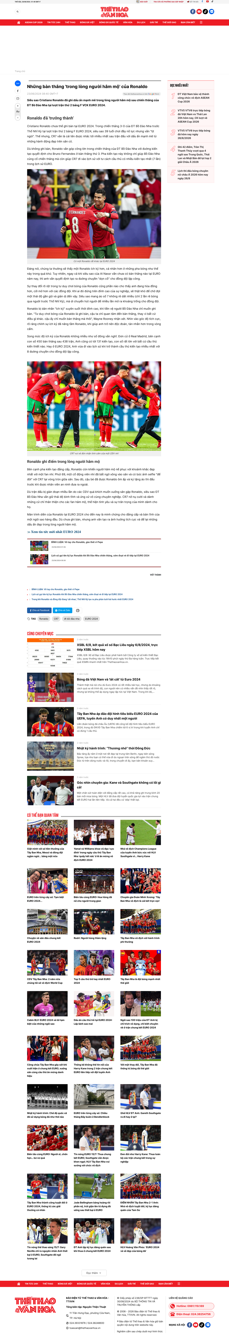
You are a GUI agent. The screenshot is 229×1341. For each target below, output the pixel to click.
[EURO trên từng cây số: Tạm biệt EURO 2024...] (47, 880)
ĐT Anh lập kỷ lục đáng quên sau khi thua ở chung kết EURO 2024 (92, 1249)
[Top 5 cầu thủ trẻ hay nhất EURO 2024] (94, 962)
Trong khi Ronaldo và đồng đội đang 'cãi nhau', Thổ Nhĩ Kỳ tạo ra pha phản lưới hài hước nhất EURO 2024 (82, 599)
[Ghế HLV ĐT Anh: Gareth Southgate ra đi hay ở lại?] (140, 1096)
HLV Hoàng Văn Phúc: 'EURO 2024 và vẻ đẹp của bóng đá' (139, 1249)
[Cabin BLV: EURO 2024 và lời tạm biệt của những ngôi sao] (47, 1003)
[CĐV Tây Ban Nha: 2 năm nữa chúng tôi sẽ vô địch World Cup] (47, 962)
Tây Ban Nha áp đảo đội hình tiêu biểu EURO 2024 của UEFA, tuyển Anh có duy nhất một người (117, 716)
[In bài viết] (18, 98)
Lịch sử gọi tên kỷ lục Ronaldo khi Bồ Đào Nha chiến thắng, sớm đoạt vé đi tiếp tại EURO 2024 (100, 555)
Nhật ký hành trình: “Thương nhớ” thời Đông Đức (113, 748)
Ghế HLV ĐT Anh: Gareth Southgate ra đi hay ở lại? (140, 1115)
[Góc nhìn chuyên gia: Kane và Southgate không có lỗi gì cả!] (50, 790)
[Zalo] (211, 11)
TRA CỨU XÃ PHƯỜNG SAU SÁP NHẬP (169, 2)
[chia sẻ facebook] (18, 91)
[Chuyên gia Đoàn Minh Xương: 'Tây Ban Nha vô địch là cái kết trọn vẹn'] (140, 880)
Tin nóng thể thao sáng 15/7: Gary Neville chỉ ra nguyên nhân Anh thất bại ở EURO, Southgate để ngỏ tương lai (47, 1253)
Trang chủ (20, 71)
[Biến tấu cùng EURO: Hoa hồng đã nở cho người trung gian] (94, 880)
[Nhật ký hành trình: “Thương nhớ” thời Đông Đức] (50, 756)
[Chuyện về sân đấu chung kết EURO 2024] (47, 921)
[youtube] (199, 11)
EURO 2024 (91, 618)
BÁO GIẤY (144, 2)
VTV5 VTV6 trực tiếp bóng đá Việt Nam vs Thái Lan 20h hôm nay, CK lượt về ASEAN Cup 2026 (194, 116)
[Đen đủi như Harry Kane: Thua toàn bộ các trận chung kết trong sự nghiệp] (140, 1137)
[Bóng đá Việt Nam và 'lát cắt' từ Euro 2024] (50, 687)
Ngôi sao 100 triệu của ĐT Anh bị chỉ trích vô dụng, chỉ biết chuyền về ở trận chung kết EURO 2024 (139, 1024)
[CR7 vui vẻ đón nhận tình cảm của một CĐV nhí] (94, 406)
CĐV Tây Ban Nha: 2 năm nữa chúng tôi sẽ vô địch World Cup (44, 981)
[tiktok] (205, 11)
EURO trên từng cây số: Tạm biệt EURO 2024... (45, 899)
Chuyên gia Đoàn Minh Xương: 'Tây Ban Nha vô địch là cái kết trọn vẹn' (140, 899)
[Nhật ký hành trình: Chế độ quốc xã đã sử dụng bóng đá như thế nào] (47, 1096)
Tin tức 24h (53, 22)
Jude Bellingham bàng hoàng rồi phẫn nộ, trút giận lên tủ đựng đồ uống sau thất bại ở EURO (92, 1206)
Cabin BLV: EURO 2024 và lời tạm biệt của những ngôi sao (45, 1022)
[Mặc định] (18, 111)
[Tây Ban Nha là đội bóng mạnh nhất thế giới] (140, 962)
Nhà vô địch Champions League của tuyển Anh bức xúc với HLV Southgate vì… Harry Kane (138, 852)
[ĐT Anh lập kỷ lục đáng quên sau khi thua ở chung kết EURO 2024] (94, 1231)
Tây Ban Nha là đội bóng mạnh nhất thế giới (140, 981)
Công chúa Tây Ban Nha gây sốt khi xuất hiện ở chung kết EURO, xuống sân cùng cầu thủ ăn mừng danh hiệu (47, 1070)
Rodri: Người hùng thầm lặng (90, 938)
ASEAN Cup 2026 (34, 22)
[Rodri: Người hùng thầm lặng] (94, 921)
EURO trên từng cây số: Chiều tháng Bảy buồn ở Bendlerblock (91, 1115)
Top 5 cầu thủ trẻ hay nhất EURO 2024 (92, 981)
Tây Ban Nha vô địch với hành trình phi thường (140, 940)
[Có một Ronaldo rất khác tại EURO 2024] (94, 214)
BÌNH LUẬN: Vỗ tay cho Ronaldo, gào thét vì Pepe (77, 542)
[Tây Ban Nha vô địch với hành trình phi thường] (140, 921)
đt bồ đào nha (71, 618)
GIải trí (154, 22)
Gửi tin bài (193, 2)
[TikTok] (213, 2)
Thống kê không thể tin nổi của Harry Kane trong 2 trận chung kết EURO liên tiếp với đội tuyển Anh (93, 1068)
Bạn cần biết (188, 22)
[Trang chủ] (19, 22)
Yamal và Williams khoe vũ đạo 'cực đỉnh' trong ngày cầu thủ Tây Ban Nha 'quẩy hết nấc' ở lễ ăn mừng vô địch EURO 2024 (94, 854)
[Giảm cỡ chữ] (17, 117)
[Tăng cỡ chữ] (17, 106)
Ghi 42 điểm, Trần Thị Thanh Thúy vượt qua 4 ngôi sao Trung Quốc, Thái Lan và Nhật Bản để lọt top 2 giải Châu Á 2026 (194, 154)
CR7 (56, 618)
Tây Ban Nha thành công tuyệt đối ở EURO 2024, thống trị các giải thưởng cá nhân (47, 1206)
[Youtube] (207, 2)
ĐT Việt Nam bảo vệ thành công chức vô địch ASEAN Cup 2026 (193, 97)
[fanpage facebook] (193, 11)
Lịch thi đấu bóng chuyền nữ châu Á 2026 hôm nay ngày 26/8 (193, 174)
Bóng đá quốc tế (108, 22)
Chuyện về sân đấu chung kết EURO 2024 (44, 940)
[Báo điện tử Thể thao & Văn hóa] (115, 11)
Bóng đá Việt (87, 22)
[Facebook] (202, 2)
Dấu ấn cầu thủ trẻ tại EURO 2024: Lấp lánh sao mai (93, 1022)
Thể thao (70, 22)
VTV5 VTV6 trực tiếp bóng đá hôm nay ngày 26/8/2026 (194, 134)
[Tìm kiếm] (17, 11)
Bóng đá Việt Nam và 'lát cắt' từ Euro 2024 (108, 679)
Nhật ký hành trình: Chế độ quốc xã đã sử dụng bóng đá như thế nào (47, 1115)
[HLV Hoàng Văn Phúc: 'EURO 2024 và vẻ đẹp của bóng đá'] (140, 1231)
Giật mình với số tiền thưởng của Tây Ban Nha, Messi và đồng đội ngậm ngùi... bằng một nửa (45, 852)
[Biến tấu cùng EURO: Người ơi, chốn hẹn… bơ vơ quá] (47, 1137)
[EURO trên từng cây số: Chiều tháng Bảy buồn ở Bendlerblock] (94, 1096)
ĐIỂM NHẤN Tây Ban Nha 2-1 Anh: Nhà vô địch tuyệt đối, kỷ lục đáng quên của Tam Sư (139, 1206)
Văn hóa (127, 22)
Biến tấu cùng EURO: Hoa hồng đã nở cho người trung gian (93, 899)
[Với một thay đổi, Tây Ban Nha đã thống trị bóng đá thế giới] (140, 1048)
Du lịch (141, 22)
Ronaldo (43, 618)
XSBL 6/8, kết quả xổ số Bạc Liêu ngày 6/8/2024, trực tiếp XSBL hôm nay (117, 647)
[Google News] (141, 95)
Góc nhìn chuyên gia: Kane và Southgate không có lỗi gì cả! (119, 785)
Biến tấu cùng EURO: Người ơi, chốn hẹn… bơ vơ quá (47, 1156)
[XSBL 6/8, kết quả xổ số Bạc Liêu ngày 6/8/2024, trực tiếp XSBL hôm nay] (50, 653)
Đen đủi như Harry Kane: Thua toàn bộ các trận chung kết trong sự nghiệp (140, 1158)
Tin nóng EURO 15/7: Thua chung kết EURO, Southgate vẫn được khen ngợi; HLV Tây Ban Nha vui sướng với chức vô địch (92, 1160)
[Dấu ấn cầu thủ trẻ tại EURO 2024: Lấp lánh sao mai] (94, 1003)
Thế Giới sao (169, 22)
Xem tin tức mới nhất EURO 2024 (56, 532)
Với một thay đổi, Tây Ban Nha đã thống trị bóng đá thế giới (138, 1066)
